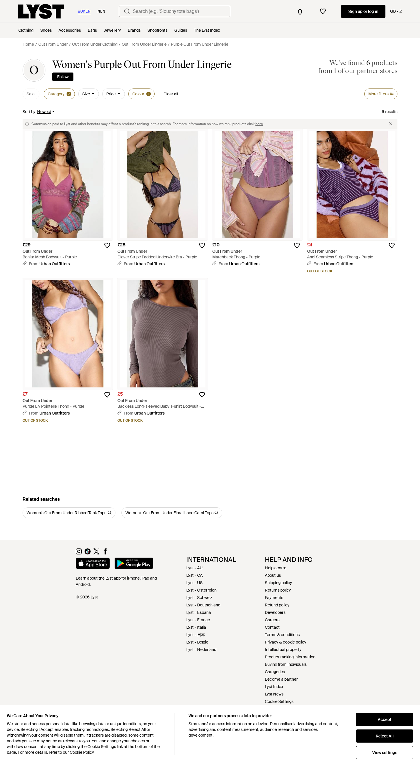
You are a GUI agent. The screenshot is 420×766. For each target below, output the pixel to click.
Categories (275, 671)
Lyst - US (194, 582)
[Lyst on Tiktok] (88, 553)
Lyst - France (198, 619)
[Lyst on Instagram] (79, 553)
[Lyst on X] (96, 553)
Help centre (275, 567)
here (259, 124)
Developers (275, 612)
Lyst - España (198, 612)
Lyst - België (197, 642)
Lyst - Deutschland (203, 605)
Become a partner (281, 679)
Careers (272, 619)
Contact (272, 627)
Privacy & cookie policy (285, 642)
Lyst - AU (194, 567)
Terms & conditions (282, 634)
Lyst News (274, 694)
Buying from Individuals (286, 664)
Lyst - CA (194, 575)
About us (273, 575)
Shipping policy (278, 582)
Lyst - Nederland (201, 649)
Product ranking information (290, 657)
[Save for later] (107, 245)
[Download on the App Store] (93, 564)
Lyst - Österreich (201, 590)
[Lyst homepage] (41, 11)
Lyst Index (274, 686)
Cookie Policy (81, 752)
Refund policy (277, 605)
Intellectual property (283, 649)
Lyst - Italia (196, 627)
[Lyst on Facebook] (105, 553)
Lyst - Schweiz (199, 597)
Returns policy (278, 590)
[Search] (127, 11)
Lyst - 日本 (195, 634)
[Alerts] (300, 11)
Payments (274, 597)
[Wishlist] (322, 11)
